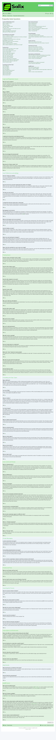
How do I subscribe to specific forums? (35, 57)
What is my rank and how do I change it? (10, 43)
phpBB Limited (36, 687)
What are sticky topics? (7, 72)
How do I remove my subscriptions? (35, 58)
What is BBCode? (6, 65)
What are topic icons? (6, 74)
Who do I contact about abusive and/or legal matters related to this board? (40, 70)
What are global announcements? (9, 70)
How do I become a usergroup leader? (35, 27)
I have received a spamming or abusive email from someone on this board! (40, 37)
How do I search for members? (34, 50)
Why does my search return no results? (36, 47)
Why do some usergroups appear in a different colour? (38, 28)
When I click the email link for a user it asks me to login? (12, 44)
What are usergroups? (32, 25)
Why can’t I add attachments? (8, 56)
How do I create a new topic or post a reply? (10, 48)
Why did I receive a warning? (8, 57)
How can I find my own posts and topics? (36, 51)
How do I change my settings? (8, 35)
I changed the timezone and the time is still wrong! (11, 39)
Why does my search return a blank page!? (36, 49)
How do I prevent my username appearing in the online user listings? (15, 36)
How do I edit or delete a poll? (8, 54)
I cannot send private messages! (34, 34)
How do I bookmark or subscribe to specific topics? (38, 56)
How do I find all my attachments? (34, 63)
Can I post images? (6, 69)
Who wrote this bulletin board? (34, 67)
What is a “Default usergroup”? (34, 29)
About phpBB (36, 688)
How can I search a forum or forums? (35, 46)
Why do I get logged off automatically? (9, 30)
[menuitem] (9, 13)
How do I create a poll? (7, 51)
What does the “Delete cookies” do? (9, 31)
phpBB (23, 214)
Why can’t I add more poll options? (9, 53)
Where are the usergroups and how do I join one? (37, 26)
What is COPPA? (6, 24)
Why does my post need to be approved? (10, 60)
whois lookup (34, 703)
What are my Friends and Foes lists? (35, 41)
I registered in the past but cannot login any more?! (12, 28)
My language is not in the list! (8, 40)
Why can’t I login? (6, 27)
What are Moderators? (32, 24)
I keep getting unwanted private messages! (36, 35)
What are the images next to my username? (10, 41)
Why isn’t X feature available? (34, 68)
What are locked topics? (7, 73)
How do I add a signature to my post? (9, 50)
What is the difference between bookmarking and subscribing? (39, 55)
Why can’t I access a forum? (8, 55)
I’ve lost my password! (7, 29)
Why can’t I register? (6, 25)
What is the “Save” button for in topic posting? (11, 59)
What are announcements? (7, 71)
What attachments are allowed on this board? (36, 62)
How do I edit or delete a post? (8, 49)
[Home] (14, 7)
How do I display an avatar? (8, 42)
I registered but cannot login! (8, 26)
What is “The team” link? (33, 30)
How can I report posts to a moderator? (10, 58)
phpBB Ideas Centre (7, 695)
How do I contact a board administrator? (36, 71)
